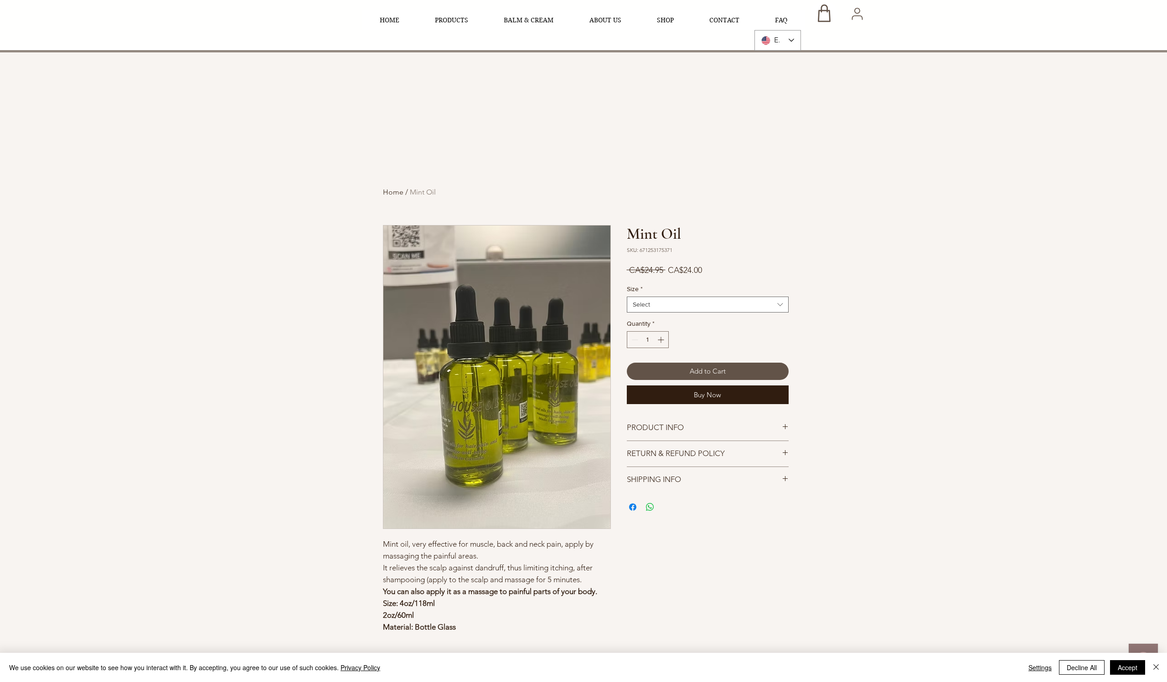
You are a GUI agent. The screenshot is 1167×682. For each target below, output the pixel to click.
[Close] (1156, 667)
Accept (1127, 667)
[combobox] (708, 305)
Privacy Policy (360, 667)
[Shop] (824, 13)
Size (635, 288)
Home (393, 192)
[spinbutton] (648, 340)
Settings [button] (1040, 667)
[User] (857, 14)
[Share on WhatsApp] (650, 507)
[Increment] (661, 340)
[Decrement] (634, 340)
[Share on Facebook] (632, 507)
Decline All (1082, 667)
